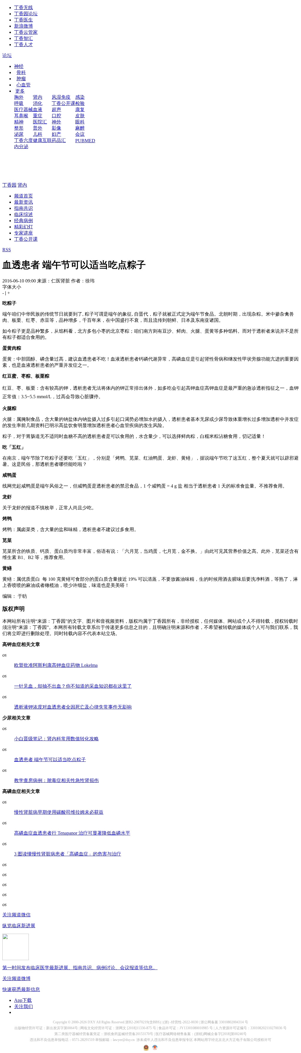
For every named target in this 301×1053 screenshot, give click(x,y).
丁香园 (9, 185)
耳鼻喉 (21, 115)
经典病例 (23, 220)
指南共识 (23, 208)
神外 (56, 121)
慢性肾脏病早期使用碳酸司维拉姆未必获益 (58, 812)
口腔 (56, 115)
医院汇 (40, 121)
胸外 (19, 97)
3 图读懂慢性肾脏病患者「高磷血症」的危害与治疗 (67, 853)
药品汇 (59, 140)
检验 (80, 103)
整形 (19, 127)
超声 (56, 109)
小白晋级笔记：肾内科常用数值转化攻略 (56, 738)
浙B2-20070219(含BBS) (143, 1022)
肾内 (37, 97)
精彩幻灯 (23, 226)
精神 (19, 121)
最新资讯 (23, 202)
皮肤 (80, 115)
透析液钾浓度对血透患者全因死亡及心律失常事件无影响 (73, 706)
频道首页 (23, 195)
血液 (37, 109)
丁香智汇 (23, 38)
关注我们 (23, 1006)
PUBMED (85, 140)
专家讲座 (23, 232)
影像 (56, 127)
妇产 (56, 134)
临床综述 (23, 214)
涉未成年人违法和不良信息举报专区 (164, 1040)
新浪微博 (23, 26)
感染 (80, 97)
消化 (37, 103)
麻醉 (80, 127)
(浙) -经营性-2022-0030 (180, 1022)
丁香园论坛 (26, 13)
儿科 (37, 134)
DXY (92, 1022)
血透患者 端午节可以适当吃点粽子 (50, 759)
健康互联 (42, 140)
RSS (6, 249)
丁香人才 (23, 44)
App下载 (23, 1000)
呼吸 (19, 103)
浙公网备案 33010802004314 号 (224, 1022)
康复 (80, 109)
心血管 (23, 84)
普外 (37, 127)
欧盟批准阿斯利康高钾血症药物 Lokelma (56, 665)
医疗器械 (23, 109)
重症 (37, 115)
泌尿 (19, 134)
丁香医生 (23, 19)
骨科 (21, 72)
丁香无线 (23, 7)
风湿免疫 (61, 97)
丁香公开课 (63, 103)
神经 (19, 66)
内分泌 (21, 146)
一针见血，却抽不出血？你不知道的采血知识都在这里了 (73, 686)
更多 (20, 90)
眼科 (80, 121)
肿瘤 (21, 78)
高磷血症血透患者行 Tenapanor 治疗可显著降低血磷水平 (72, 833)
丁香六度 (23, 140)
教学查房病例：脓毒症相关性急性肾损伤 (56, 780)
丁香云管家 (26, 32)
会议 (80, 134)
